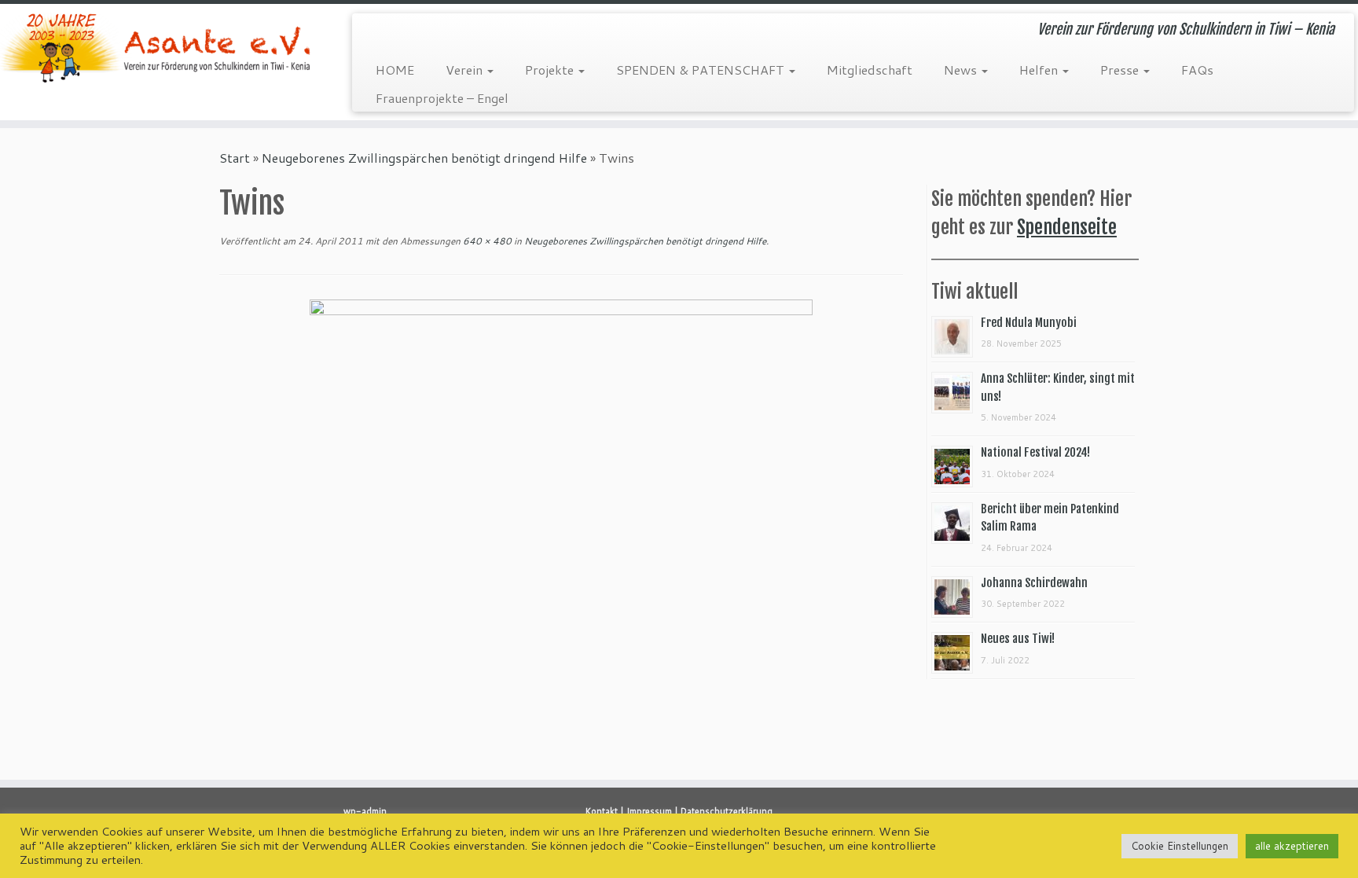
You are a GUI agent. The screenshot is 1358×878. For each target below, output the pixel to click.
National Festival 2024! (1035, 452)
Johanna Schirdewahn (1034, 582)
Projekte (551, 70)
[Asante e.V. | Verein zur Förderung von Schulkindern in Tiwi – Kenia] (157, 47)
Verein (466, 70)
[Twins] (561, 486)
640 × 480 (486, 241)
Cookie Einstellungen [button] (1179, 846)
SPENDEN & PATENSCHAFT (701, 70)
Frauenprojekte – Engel (442, 98)
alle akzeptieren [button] (1292, 846)
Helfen (1040, 70)
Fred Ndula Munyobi (1029, 322)
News (962, 70)
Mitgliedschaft (869, 70)
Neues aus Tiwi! (1018, 638)
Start (234, 158)
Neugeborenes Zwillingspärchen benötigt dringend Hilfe (424, 158)
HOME (395, 70)
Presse (1121, 70)
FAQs (1197, 70)
